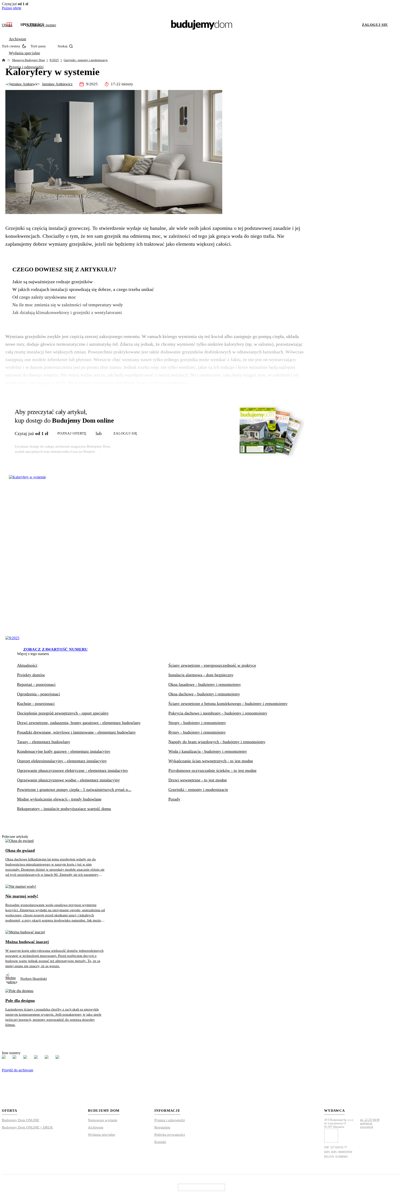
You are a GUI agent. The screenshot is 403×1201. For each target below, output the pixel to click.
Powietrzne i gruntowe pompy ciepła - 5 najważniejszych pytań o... (74, 789)
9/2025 (54, 60)
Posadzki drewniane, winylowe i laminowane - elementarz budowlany (76, 732)
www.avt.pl (366, 1127)
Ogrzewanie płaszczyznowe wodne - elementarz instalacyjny (68, 780)
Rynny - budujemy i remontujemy (197, 732)
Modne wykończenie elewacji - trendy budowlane (59, 799)
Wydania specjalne (24, 53)
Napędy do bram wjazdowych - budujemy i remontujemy (216, 741)
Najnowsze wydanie (102, 1120)
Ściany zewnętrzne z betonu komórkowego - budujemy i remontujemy (228, 703)
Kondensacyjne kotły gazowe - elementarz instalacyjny (63, 751)
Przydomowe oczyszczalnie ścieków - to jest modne (212, 770)
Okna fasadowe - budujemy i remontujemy (204, 684)
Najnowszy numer (41, 25)
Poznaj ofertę (11, 8)
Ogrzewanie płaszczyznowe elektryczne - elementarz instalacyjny (72, 770)
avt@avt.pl (366, 1123)
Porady (174, 799)
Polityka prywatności (169, 1134)
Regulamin (162, 1127)
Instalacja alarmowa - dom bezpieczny (200, 675)
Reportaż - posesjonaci (36, 684)
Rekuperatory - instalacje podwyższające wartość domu (64, 808)
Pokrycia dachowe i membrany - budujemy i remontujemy (217, 713)
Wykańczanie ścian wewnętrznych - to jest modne (210, 761)
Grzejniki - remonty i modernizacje (86, 60)
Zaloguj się (375, 25)
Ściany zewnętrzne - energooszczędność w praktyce (212, 665)
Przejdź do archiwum (17, 1070)
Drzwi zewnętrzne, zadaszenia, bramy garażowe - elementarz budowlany (79, 722)
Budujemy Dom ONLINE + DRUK (27, 1127)
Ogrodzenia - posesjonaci (38, 694)
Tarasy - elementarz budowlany (43, 741)
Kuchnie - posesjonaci (36, 703)
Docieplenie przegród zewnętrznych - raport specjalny (63, 713)
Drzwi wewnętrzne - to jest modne (197, 780)
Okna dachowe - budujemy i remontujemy (204, 694)
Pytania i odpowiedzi (26, 67)
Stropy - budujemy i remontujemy (197, 722)
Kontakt (160, 1142)
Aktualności (27, 665)
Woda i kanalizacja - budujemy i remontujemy (207, 751)
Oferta (7, 25)
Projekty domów (31, 675)
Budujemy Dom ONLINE (20, 1120)
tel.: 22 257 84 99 (369, 1120)
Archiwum (17, 39)
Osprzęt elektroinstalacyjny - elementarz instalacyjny (62, 761)
